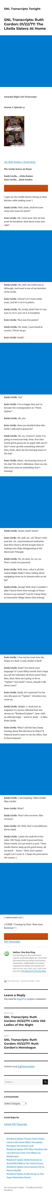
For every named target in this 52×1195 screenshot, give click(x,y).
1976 (38, 981)
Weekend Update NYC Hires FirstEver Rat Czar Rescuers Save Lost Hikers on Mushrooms (27, 1153)
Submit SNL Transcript (15, 1124)
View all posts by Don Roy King (33, 971)
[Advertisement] (26, 61)
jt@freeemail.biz (26, 1066)
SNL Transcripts (12, 941)
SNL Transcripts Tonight (22, 9)
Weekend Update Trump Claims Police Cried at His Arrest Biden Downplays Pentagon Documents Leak (26, 1142)
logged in (21, 999)
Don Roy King (13, 981)
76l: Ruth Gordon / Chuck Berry (19, 162)
